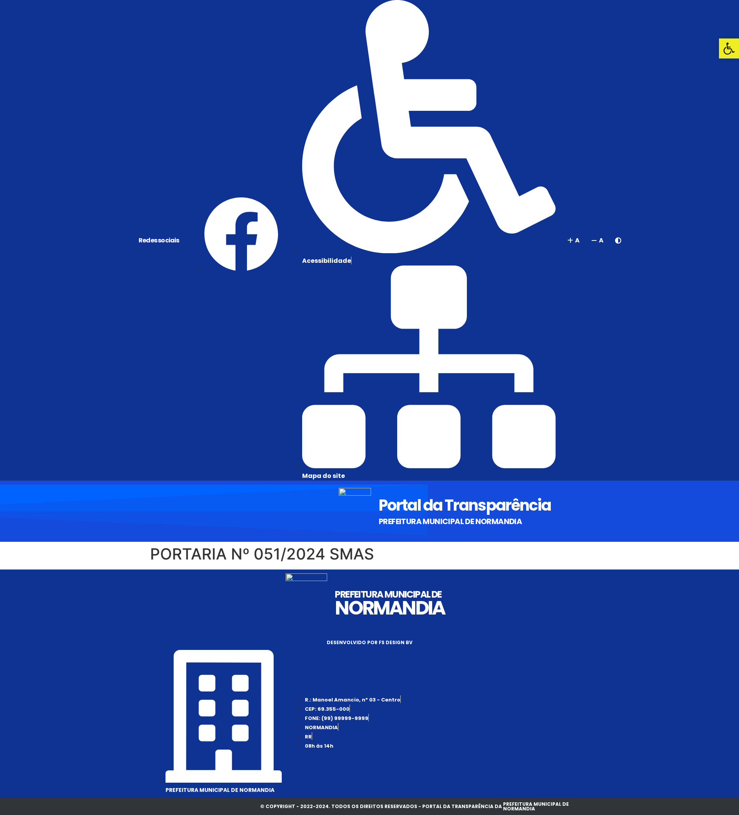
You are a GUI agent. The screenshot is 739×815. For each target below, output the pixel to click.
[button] (729, 48)
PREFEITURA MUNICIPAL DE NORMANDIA (450, 521)
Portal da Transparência (465, 505)
